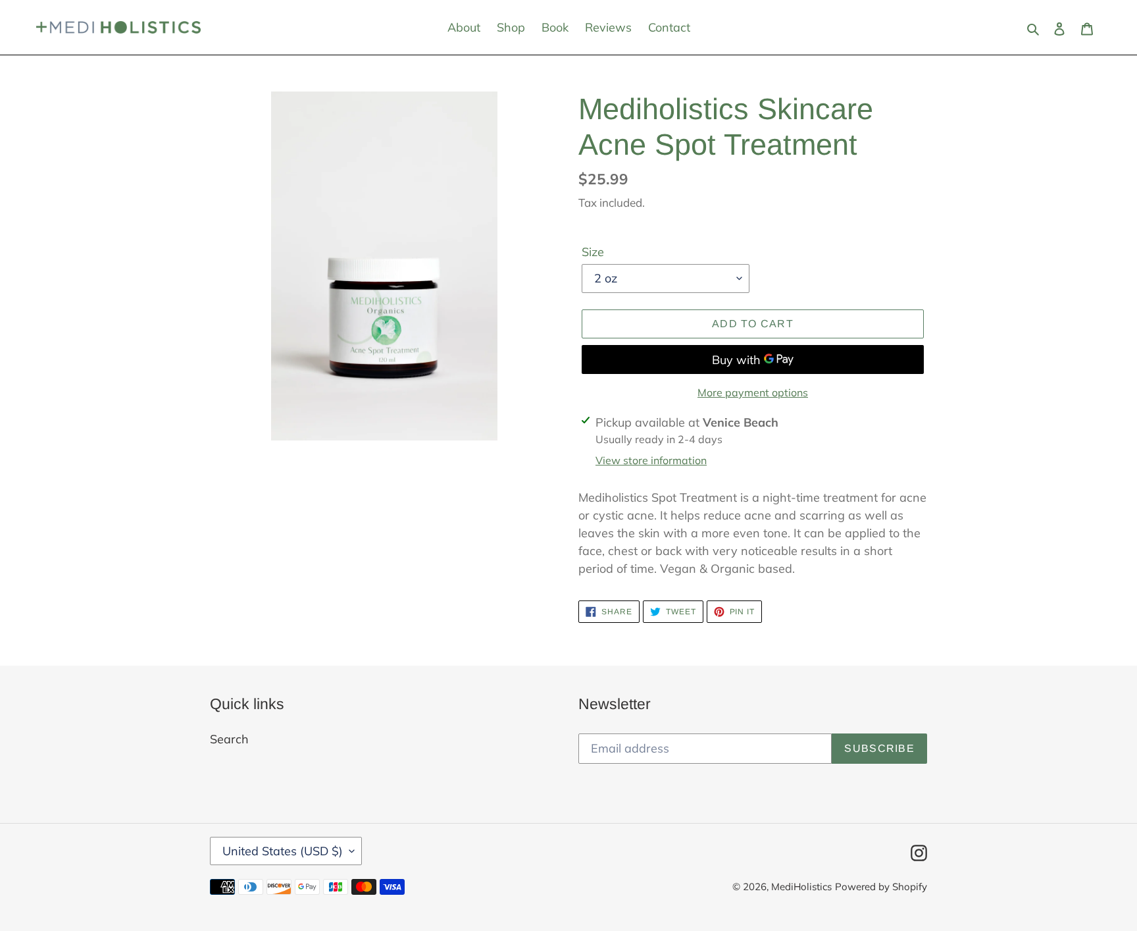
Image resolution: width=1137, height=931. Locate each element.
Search (229, 739)
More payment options (752, 392)
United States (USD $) (282, 851)
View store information (651, 460)
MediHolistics (801, 886)
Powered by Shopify (881, 886)
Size (593, 251)
